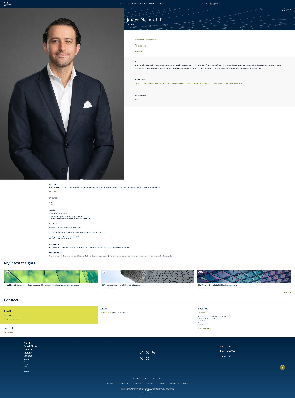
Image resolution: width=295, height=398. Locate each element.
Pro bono (26, 371)
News (25, 362)
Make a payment (173, 383)
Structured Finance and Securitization (154, 83)
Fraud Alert (161, 383)
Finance (138, 83)
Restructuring (218, 83)
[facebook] (141, 358)
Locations (26, 359)
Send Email (7, 315)
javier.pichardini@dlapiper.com (145, 39)
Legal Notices (149, 389)
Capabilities (132, 3)
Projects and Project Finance (175, 83)
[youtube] (147, 358)
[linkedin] (141, 352)
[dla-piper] (7, 3)
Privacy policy (110, 383)
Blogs (25, 366)
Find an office (228, 351)
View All (286, 292)
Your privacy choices (124, 383)
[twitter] (147, 352)
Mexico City (139, 51)
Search (205, 3)
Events (26, 364)
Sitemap (185, 383)
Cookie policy (150, 383)
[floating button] (282, 367)
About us (142, 3)
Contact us (226, 346)
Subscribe (225, 356)
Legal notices (138, 383)
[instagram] (153, 352)
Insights (152, 3)
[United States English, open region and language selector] (211, 3)
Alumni (26, 369)
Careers (160, 3)
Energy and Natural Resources (234, 83)
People (122, 3)
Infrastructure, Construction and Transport (198, 83)
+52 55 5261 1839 (140, 46)
